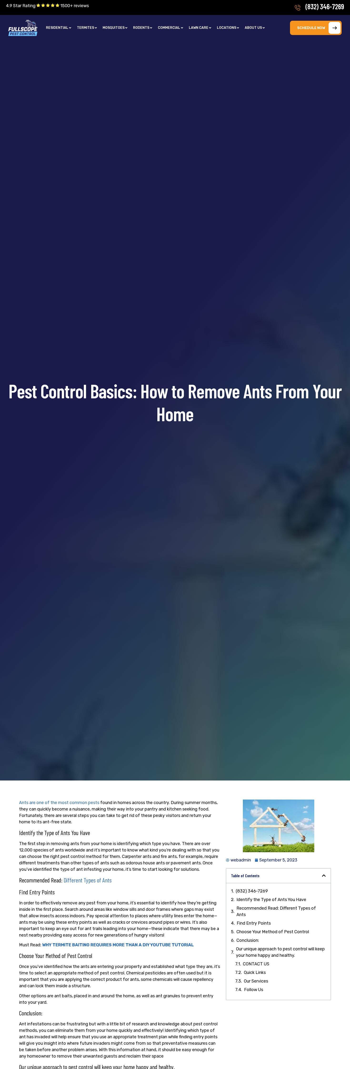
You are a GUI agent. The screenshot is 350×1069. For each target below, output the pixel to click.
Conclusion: (247, 940)
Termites (85, 28)
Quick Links (255, 972)
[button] (58, 28)
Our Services (256, 981)
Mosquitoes (114, 28)
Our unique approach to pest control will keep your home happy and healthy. (280, 952)
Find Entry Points (254, 923)
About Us (253, 28)
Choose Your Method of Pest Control (272, 931)
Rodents (141, 28)
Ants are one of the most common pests (59, 802)
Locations (226, 28)
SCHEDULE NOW (311, 28)
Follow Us (253, 989)
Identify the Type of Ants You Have (271, 899)
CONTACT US (256, 964)
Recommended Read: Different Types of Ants (276, 911)
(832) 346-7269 (324, 6)
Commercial (169, 28)
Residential (57, 28)
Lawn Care (198, 28)
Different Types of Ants (88, 880)
